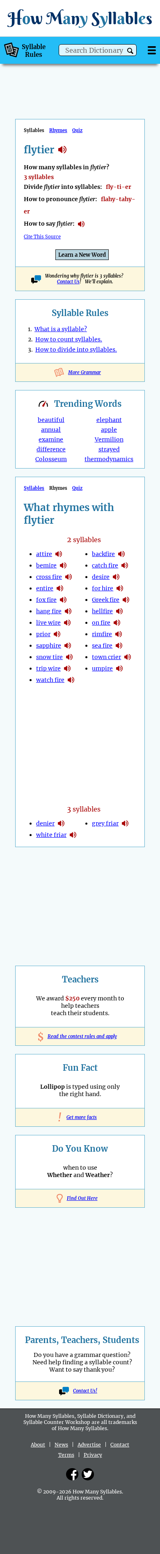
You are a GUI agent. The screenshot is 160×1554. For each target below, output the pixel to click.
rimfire (102, 634)
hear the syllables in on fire (117, 622)
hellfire (102, 611)
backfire (103, 554)
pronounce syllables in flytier (81, 224)
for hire (102, 588)
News (61, 1445)
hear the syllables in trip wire (67, 668)
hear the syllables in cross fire (68, 577)
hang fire (49, 611)
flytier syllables (62, 149)
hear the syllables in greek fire (126, 599)
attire (44, 554)
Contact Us (68, 282)
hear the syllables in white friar (73, 835)
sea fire (102, 645)
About (38, 1445)
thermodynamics (109, 459)
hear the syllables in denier (61, 823)
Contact (119, 1445)
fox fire (46, 599)
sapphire (48, 645)
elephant (109, 420)
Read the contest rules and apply (80, 1036)
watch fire (50, 680)
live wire (48, 622)
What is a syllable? (60, 329)
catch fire (105, 565)
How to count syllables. (68, 339)
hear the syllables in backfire (121, 554)
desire (101, 577)
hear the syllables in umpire (119, 668)
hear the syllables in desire (116, 577)
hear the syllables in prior (57, 634)
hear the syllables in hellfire (119, 611)
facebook (72, 1474)
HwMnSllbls (80, 18)
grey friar (105, 823)
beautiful (51, 420)
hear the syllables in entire (60, 588)
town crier (106, 657)
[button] (130, 51)
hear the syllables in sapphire (67, 645)
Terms (66, 1455)
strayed (109, 449)
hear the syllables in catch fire (124, 565)
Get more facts (80, 1117)
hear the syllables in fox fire (63, 599)
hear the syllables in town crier (127, 657)
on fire (101, 622)
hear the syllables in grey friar (125, 823)
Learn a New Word (82, 254)
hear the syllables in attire (58, 554)
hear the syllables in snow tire (69, 657)
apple (109, 429)
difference (51, 449)
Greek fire (105, 599)
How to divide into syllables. (76, 349)
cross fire (49, 577)
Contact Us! (85, 1391)
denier (45, 823)
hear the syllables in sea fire (119, 645)
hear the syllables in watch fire (71, 680)
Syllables (34, 488)
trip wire (48, 668)
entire (44, 588)
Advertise (89, 1445)
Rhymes (58, 130)
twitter (88, 1474)
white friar (51, 835)
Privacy (93, 1455)
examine (51, 439)
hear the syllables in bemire (63, 565)
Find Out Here (82, 1198)
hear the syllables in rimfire (118, 634)
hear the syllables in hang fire (68, 611)
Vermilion (109, 439)
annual (51, 429)
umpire (102, 668)
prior (43, 634)
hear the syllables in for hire (120, 588)
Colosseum (51, 459)
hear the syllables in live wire (67, 622)
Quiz (77, 130)
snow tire (49, 657)
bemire (46, 565)
